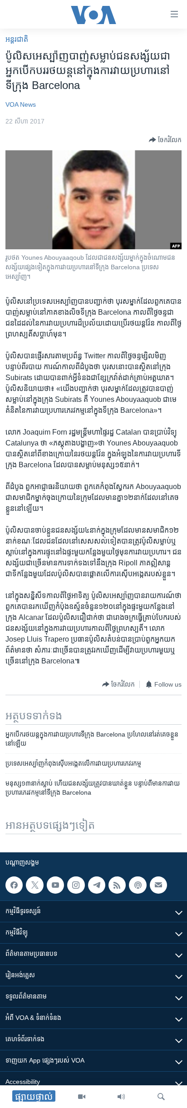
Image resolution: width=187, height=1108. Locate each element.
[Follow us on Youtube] (55, 885)
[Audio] (121, 1096)
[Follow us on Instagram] (75, 885)
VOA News (20, 104)
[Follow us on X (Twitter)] (34, 885)
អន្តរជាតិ (16, 39)
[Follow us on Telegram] (96, 885)
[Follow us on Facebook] (14, 885)
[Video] (81, 1096)
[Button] (165, 139)
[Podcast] (137, 885)
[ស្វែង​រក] (161, 1096)
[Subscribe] (158, 885)
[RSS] (117, 885)
